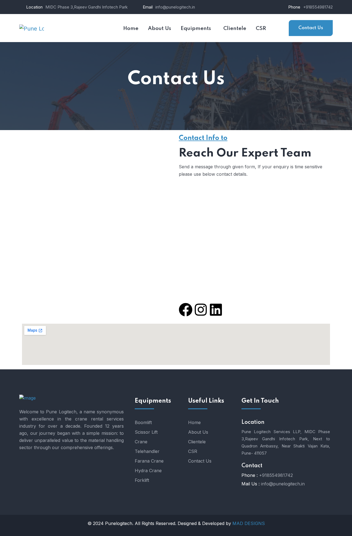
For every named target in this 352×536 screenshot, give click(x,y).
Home (194, 422)
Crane (141, 441)
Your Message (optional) (60, 257)
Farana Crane (149, 461)
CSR (192, 451)
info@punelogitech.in (175, 7)
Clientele (197, 441)
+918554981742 (318, 7)
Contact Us (310, 28)
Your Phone (46, 230)
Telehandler (147, 451)
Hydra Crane (148, 470)
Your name (45, 175)
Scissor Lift (146, 432)
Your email (45, 203)
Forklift (142, 480)
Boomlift (143, 422)
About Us (198, 432)
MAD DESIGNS (248, 523)
